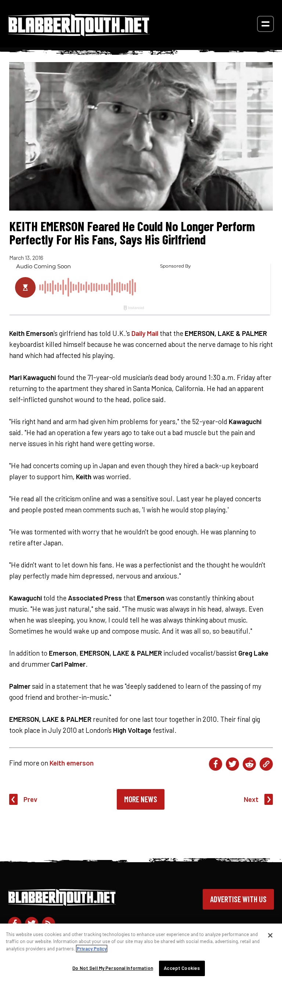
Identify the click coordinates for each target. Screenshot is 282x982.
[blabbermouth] (79, 33)
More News (140, 799)
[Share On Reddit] (249, 764)
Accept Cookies (182, 968)
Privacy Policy (91, 948)
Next (251, 799)
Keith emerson (72, 763)
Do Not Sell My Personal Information (112, 968)
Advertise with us (238, 899)
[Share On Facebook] (215, 764)
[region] (141, 953)
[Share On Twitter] (232, 764)
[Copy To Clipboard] (266, 764)
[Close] (270, 935)
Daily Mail (144, 333)
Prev (30, 799)
